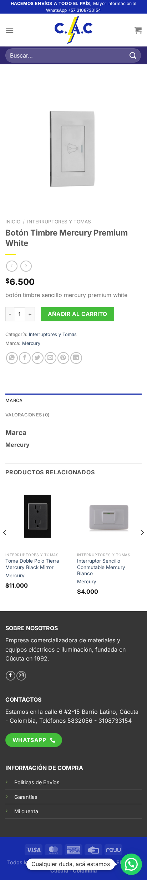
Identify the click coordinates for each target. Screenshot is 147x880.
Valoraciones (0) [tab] (27, 414)
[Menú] (9, 30)
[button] (131, 864)
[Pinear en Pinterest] (63, 358)
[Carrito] (138, 30)
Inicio (12, 221)
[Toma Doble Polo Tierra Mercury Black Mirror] (37, 516)
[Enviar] (133, 56)
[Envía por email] (50, 358)
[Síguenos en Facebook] (10, 676)
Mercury (31, 343)
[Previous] (5, 546)
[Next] (142, 546)
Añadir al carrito (77, 314)
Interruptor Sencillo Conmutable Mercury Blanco (101, 567)
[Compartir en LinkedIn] (76, 358)
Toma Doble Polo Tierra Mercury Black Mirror (32, 564)
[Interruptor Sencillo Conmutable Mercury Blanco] (109, 516)
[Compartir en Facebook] (25, 358)
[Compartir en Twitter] (38, 358)
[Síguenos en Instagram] (21, 676)
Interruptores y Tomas (59, 221)
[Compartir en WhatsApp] (12, 358)
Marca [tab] (13, 400)
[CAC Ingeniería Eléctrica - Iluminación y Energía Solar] (73, 30)
